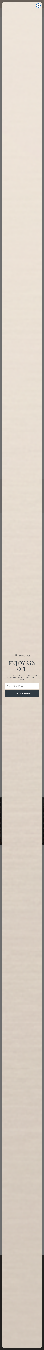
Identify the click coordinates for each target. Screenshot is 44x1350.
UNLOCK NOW (22, 693)
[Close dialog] (38, 5)
